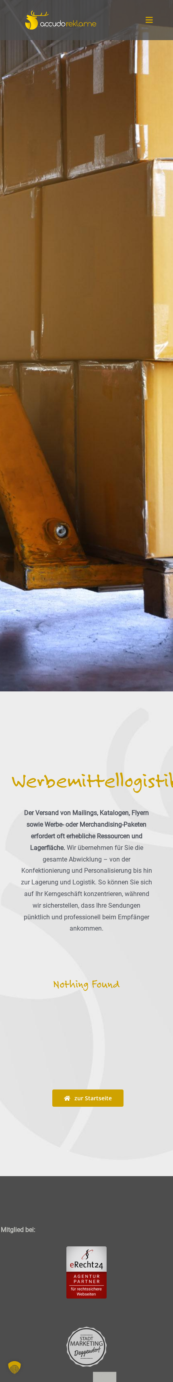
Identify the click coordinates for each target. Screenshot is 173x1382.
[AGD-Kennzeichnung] (86, 1370)
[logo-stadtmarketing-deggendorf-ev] (86, 1329)
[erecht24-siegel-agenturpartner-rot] (86, 1249)
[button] (14, 1367)
